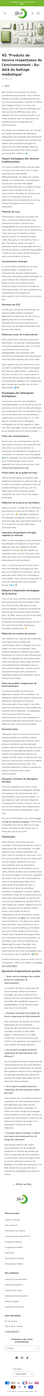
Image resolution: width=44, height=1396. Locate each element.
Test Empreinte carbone (14, 1258)
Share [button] (7, 86)
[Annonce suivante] (39, 3)
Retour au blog (23, 1184)
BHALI (14, 1391)
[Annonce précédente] (4, 3)
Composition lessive (13, 1242)
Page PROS (9, 1253)
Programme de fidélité (14, 1247)
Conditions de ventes (13, 1290)
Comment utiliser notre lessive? (18, 1236)
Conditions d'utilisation (14, 1307)
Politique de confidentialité (16, 1279)
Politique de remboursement (16, 1296)
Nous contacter (11, 1225)
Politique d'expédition (13, 1285)
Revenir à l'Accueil (12, 1220)
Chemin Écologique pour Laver (15, 468)
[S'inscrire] (36, 1348)
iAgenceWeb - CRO (31, 1391)
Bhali (23, 918)
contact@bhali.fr (12, 1331)
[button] (5, 13)
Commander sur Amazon (15, 1231)
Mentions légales (12, 1301)
